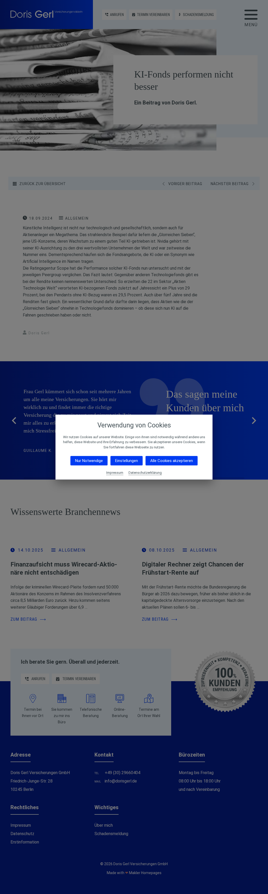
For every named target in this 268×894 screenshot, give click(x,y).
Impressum (114, 473)
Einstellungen (126, 460)
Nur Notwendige (89, 460)
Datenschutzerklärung (145, 473)
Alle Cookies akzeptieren (171, 460)
